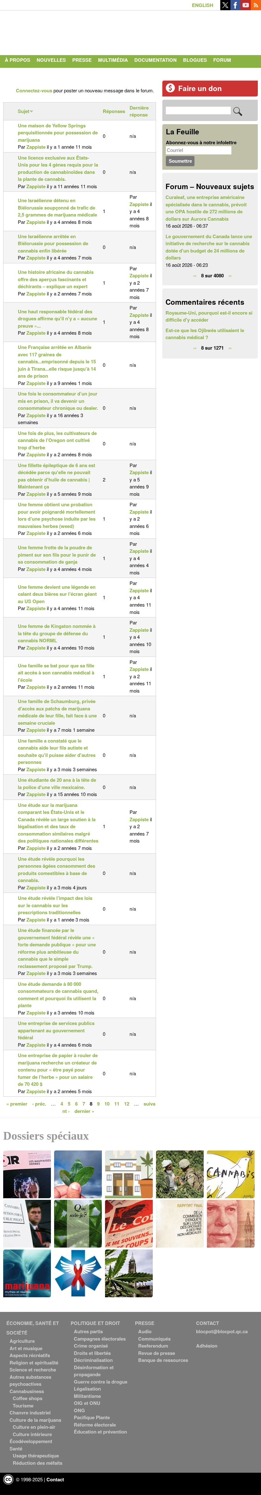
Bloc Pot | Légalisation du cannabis (62, 31)
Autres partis (88, 1331)
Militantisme (87, 1395)
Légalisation (87, 1388)
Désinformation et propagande (94, 1371)
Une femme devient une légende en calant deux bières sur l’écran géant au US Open (57, 594)
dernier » (84, 1110)
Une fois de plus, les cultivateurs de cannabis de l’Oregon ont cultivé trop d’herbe (57, 440)
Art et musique (26, 1348)
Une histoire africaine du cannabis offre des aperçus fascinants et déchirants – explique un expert (56, 279)
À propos (17, 59)
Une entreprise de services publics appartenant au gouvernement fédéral (56, 1030)
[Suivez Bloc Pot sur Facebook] (235, 8)
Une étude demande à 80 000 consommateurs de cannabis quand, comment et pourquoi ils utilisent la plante (58, 994)
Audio (145, 1331)
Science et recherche (33, 1369)
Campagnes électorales (100, 1338)
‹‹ (194, 275)
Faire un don (200, 88)
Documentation (155, 59)
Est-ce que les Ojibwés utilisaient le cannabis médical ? (205, 334)
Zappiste (36, 146)
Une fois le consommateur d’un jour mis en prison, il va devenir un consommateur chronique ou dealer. (58, 400)
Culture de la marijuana (35, 1419)
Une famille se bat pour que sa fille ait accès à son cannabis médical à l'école (56, 672)
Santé (16, 1448)
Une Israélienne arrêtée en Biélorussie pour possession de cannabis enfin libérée (53, 243)
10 (106, 1103)
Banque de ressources (163, 1359)
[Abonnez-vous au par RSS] (256, 8)
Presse (82, 59)
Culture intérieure (32, 1434)
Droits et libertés (92, 1352)
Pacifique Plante (92, 1417)
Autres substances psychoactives (30, 1380)
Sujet (23, 111)
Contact (16, 72)
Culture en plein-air (34, 1426)
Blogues (195, 59)
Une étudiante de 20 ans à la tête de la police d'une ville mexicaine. (57, 783)
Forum (222, 59)
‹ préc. (39, 1103)
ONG (79, 1410)
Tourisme (23, 1405)
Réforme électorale (95, 1424)
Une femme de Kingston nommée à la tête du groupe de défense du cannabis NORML (56, 633)
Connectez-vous (34, 90)
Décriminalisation (93, 1359)
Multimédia (113, 59)
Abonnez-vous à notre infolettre (201, 142)
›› (230, 275)
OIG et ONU (87, 1402)
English (202, 5)
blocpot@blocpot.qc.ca (222, 1331)
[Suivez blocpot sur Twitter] (225, 8)
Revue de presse (156, 1352)
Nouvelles (51, 59)
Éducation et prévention (100, 1431)
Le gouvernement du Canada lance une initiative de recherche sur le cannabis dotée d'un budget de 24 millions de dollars (209, 247)
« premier (16, 1103)
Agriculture (22, 1340)
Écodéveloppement (31, 1441)
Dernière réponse (139, 111)
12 (126, 1103)
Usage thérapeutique (36, 1455)
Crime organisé (91, 1345)
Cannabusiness (27, 1391)
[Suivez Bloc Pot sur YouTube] (246, 8)
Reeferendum (153, 1345)
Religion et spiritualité (34, 1362)
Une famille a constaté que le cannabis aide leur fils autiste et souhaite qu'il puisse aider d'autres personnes (56, 751)
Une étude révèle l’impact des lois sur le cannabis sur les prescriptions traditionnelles (55, 905)
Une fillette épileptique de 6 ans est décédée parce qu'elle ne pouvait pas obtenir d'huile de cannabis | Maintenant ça (56, 476)
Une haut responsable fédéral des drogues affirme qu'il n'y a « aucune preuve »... (57, 318)
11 (116, 1103)
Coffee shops (27, 1398)
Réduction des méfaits (37, 1462)
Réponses (114, 111)
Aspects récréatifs (30, 1355)
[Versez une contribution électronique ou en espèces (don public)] (170, 90)
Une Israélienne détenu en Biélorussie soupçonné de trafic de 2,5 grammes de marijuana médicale (57, 207)
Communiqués (154, 1338)
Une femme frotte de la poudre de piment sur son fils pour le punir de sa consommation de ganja (57, 554)
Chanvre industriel (30, 1412)
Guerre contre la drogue (100, 1381)
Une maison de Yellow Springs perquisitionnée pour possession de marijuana (58, 132)
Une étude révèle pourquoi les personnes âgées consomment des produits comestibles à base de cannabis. (56, 869)
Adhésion (206, 1345)
